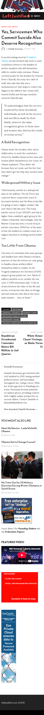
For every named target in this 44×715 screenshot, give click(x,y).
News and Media (9, 26)
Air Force (17, 309)
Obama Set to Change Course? (18, 442)
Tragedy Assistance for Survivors (19, 322)
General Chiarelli (11, 312)
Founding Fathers (27, 528)
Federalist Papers (14, 531)
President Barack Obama (14, 316)
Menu (37, 16)
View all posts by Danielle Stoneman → (20, 409)
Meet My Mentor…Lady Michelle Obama (19, 429)
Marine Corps (30, 312)
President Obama (10, 319)
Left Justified (15, 16)
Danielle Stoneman (15, 48)
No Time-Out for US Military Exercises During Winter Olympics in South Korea (21, 485)
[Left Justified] (22, 5)
